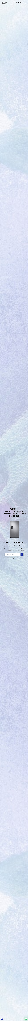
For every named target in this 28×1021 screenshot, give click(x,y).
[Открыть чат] (2, 1019)
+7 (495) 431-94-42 (26, 1019)
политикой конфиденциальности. (14, 558)
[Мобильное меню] (25, 2)
